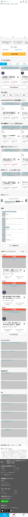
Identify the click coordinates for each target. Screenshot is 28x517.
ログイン (23, 2)
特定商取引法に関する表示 (5, 485)
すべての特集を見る (14, 245)
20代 (4, 95)
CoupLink (2, 490)
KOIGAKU (15, 490)
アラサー (17, 95)
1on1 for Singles (4, 493)
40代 (24, 95)
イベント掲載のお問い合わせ (6, 474)
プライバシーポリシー (5, 482)
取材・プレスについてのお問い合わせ (7, 472)
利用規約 (2, 480)
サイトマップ (16, 470)
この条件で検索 (14, 54)
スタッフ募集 (16, 468)
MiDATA (15, 493)
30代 (11, 95)
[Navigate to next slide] (26, 200)
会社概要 (2, 468)
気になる (21, 2)
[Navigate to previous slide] (2, 200)
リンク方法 (3, 470)
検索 (26, 2)
